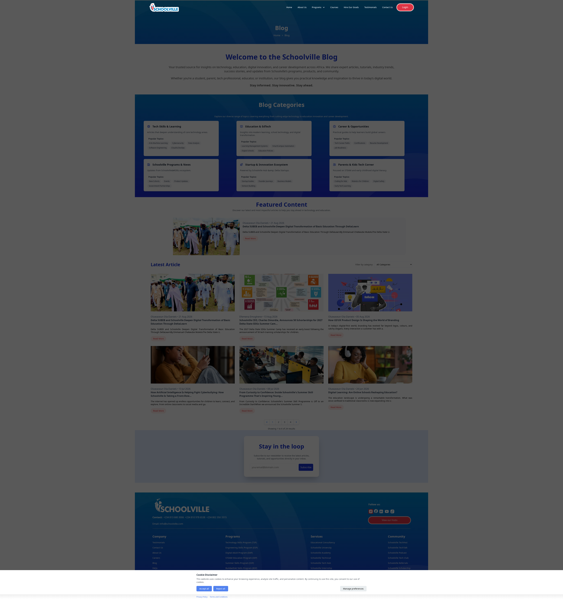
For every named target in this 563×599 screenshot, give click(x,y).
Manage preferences (353, 588)
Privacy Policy (201, 597)
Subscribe (305, 467)
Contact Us (387, 7)
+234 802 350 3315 (216, 517)
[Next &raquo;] (296, 422)
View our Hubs (389, 520)
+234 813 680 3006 (174, 517)
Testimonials (370, 7)
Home (289, 7)
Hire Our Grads (351, 7)
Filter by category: (364, 264)
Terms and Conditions (219, 597)
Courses (334, 7)
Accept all (204, 588)
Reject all (220, 588)
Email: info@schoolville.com (167, 523)
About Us (302, 7)
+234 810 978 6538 (195, 517)
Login (405, 7)
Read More (250, 238)
